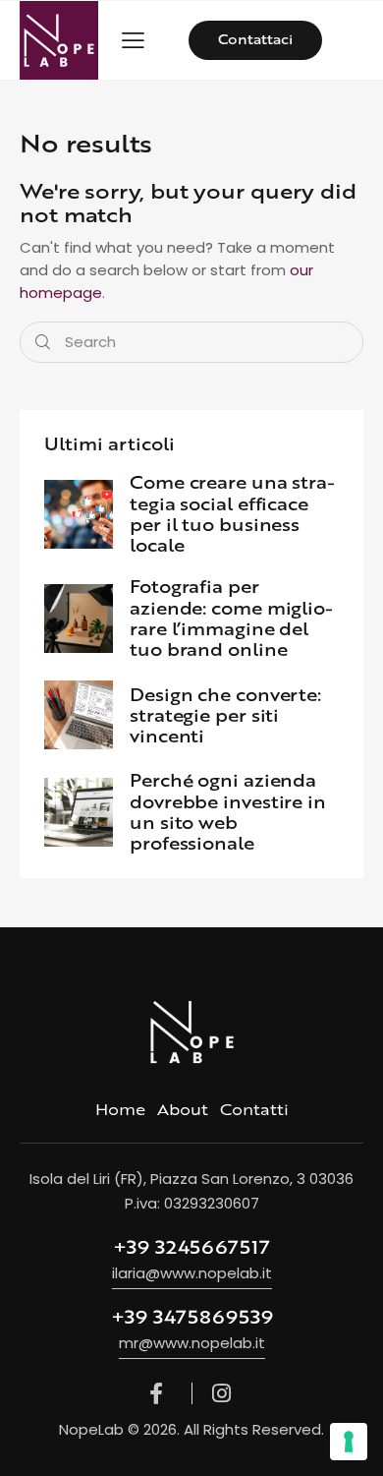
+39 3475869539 (192, 1316)
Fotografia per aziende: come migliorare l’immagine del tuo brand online (231, 618)
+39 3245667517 (191, 1247)
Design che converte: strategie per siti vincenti (225, 715)
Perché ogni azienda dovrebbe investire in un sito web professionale (228, 812)
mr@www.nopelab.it (192, 1342)
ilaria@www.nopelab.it (192, 1273)
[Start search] (43, 343)
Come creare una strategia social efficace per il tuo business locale (232, 514)
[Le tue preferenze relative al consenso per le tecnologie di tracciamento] (348, 1441)
